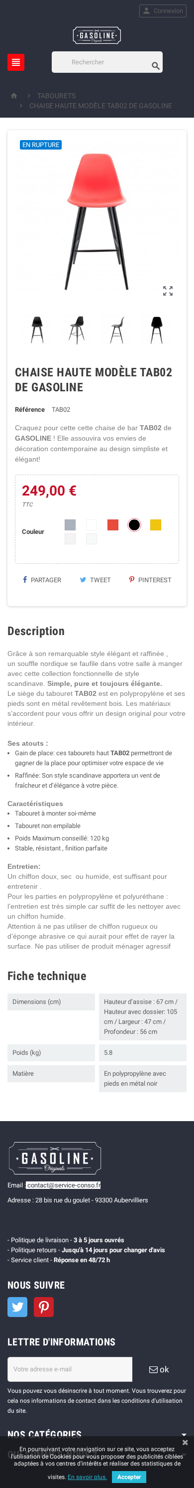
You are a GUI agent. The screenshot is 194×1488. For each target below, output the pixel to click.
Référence (30, 409)
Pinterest (154, 580)
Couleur (33, 531)
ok (163, 1369)
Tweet (100, 580)
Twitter (17, 1307)
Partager (45, 580)
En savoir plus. (87, 1477)
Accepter (129, 1477)
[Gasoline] (97, 34)
